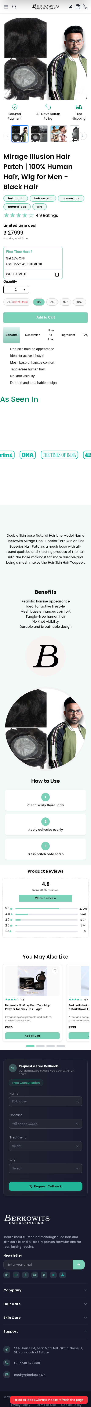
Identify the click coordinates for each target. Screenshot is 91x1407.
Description (32, 334)
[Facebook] (25, 1275)
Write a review (45, 898)
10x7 (80, 302)
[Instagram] (6, 1275)
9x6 (52, 302)
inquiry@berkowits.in (29, 1375)
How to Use (51, 334)
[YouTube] (16, 1275)
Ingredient (68, 334)
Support (10, 1331)
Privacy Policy (20, 1405)
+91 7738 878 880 (27, 1363)
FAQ (85, 334)
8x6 (39, 302)
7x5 (17, 302)
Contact (16, 1115)
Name (14, 1093)
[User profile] (70, 6)
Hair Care (12, 1304)
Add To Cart (32, 1036)
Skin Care (12, 1317)
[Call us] (85, 6)
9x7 (65, 302)
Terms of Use (45, 1405)
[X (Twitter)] (44, 1275)
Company (12, 1290)
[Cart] (77, 6)
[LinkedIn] (34, 1275)
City (12, 1160)
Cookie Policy (71, 1405)
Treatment (18, 1137)
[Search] (14, 6)
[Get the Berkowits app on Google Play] (53, 1275)
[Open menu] (5, 6)
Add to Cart (45, 317)
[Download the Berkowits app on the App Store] (62, 1275)
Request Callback (48, 1186)
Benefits (12, 334)
